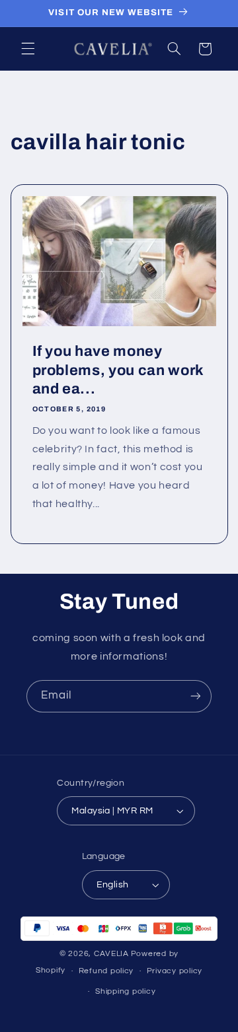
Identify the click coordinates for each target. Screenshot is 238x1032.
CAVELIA (111, 953)
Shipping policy (125, 991)
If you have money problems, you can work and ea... (118, 370)
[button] (28, 49)
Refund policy (106, 971)
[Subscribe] (195, 696)
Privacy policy (174, 971)
